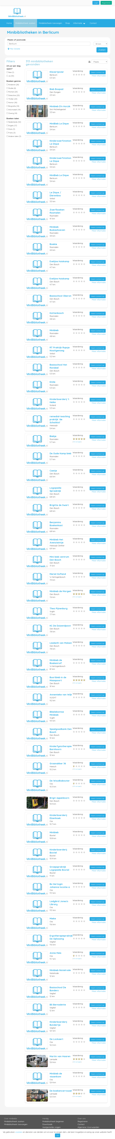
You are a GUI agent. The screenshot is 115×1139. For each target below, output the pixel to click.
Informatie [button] (77, 23)
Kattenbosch (57, 313)
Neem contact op (97, 72)
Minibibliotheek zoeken (25, 23)
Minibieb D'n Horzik (60, 106)
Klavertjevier (57, 71)
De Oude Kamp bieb (60, 453)
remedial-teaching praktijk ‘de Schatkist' (60, 419)
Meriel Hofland (58, 574)
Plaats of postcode (17, 40)
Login (96, 3)
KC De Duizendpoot (60, 625)
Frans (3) (11, 133)
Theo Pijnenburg (58, 608)
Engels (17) (12, 125)
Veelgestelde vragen (51, 1127)
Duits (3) (11, 129)
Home (9, 23)
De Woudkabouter (60, 780)
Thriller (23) (12, 99)
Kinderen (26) (13, 85)
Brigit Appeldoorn (59, 798)
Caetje (53, 470)
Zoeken (102, 50)
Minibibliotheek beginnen (53, 1121)
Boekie (53, 244)
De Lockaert (56, 1039)
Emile (52, 382)
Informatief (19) (14, 110)
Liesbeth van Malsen (61, 642)
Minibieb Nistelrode (60, 970)
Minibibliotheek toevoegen (50, 23)
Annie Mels (55, 953)
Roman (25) (13, 92)
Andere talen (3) (14, 136)
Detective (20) (14, 95)
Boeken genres (14, 81)
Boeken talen (13, 118)
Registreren (106, 3)
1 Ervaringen (77, 442)
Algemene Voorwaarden (88, 1127)
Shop (67, 23)
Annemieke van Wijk (61, 694)
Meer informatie (99, 75)
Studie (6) (12, 88)
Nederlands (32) (14, 122)
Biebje (53, 436)
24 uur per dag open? (13, 67)
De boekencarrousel (61, 1090)
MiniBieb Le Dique (59, 123)
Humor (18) (12, 102)
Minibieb (54, 330)
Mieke (53, 918)
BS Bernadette (58, 1004)
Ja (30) (11, 76)
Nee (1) (11, 72)
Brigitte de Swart (59, 505)
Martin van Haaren (60, 1056)
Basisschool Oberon (60, 295)
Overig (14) (12, 113)
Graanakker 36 (58, 763)
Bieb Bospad (56, 89)
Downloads (47, 1124)
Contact (93, 23)
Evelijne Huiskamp (59, 261)
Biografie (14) (13, 106)
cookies (18, 1132)
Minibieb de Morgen (60, 591)
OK (57, 1135)
